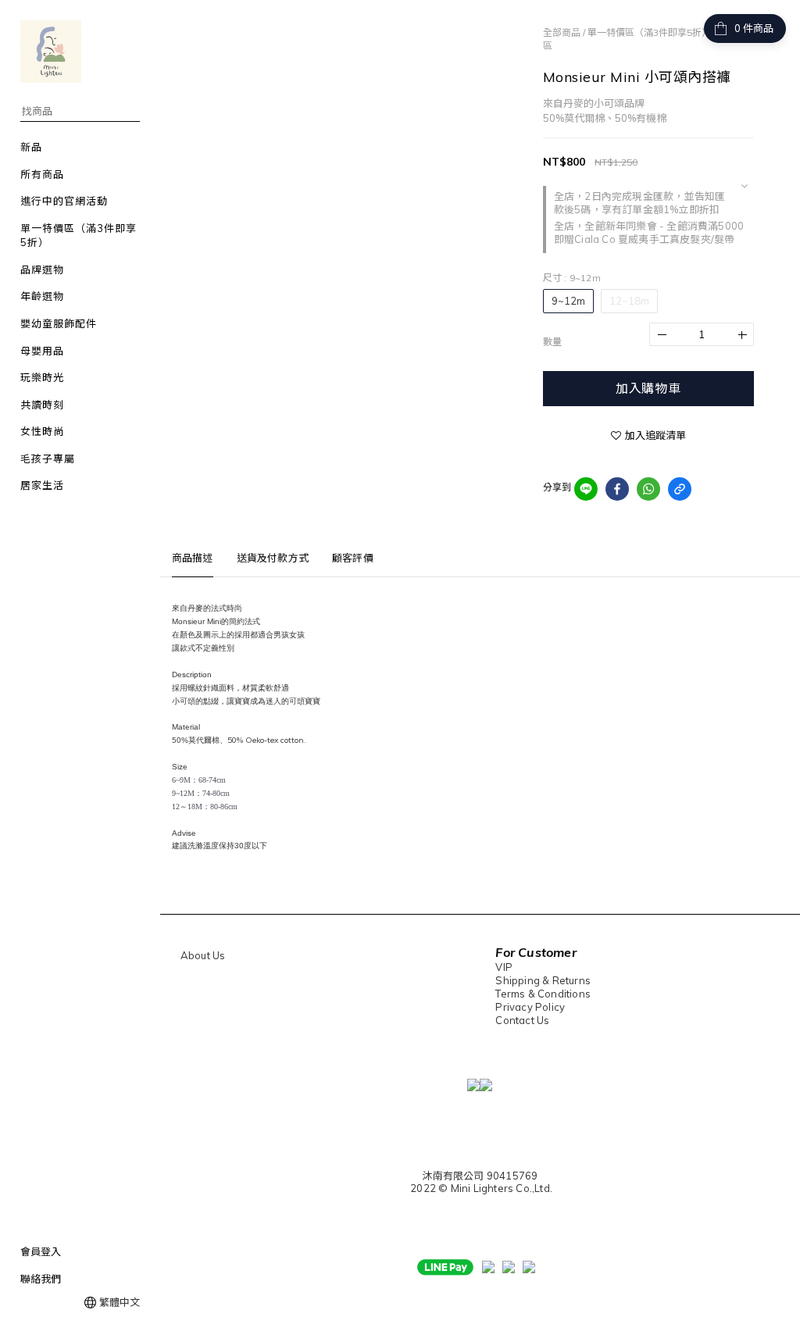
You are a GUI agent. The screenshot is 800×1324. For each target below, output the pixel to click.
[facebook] (617, 489)
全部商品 (561, 32)
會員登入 (40, 1251)
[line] (586, 489)
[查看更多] (744, 186)
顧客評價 (352, 557)
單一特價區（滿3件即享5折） (649, 32)
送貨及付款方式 (273, 557)
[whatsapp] (648, 489)
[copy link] (679, 489)
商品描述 (192, 557)
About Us (203, 955)
